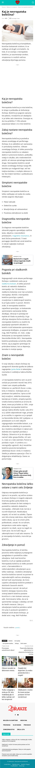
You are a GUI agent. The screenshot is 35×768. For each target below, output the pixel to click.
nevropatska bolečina (8, 643)
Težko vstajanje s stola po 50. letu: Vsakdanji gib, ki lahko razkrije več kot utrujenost (8, 694)
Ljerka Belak (15, 369)
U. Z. (6, 18)
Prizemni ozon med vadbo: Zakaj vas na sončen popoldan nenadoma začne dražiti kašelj (17, 754)
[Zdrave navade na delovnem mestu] (9, 661)
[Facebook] (15, 715)
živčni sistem (24, 643)
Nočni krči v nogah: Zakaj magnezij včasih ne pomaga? (22, 261)
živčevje (17, 643)
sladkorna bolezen (9, 284)
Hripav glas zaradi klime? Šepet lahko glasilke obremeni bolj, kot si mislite (22, 474)
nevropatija (17, 640)
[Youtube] (18, 715)
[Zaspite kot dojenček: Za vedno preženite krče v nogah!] (25, 661)
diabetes (10, 640)
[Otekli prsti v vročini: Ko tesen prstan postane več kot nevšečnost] (25, 683)
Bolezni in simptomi (12, 7)
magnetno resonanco (20, 236)
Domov (4, 7)
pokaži (17, 627)
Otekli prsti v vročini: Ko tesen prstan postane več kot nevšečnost (16, 745)
